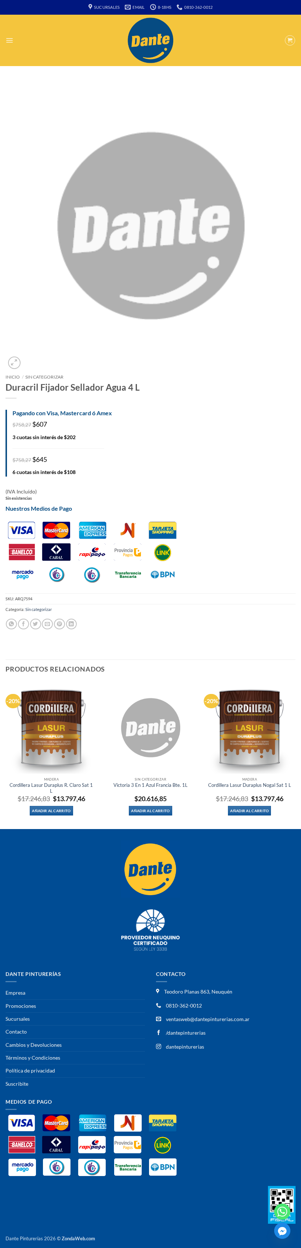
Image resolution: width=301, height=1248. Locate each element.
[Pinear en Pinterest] (59, 624)
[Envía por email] (47, 624)
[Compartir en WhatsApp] (11, 624)
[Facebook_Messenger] (282, 1231)
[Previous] (5, 754)
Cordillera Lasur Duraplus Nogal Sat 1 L (249, 785)
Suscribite (17, 1084)
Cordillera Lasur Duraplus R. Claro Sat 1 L (51, 788)
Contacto (16, 1031)
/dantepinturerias (185, 1033)
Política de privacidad (30, 1070)
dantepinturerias (184, 1046)
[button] (9, 40)
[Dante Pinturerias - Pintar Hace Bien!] (150, 40)
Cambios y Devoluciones (34, 1045)
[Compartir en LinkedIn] (71, 624)
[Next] (295, 754)
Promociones (21, 1006)
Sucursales (18, 1019)
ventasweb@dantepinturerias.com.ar (208, 1019)
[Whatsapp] (282, 1212)
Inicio (13, 377)
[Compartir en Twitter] (35, 624)
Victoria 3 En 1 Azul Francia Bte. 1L (150, 785)
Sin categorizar (44, 377)
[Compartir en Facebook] (23, 624)
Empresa (15, 993)
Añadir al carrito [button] (51, 811)
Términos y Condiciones (33, 1058)
